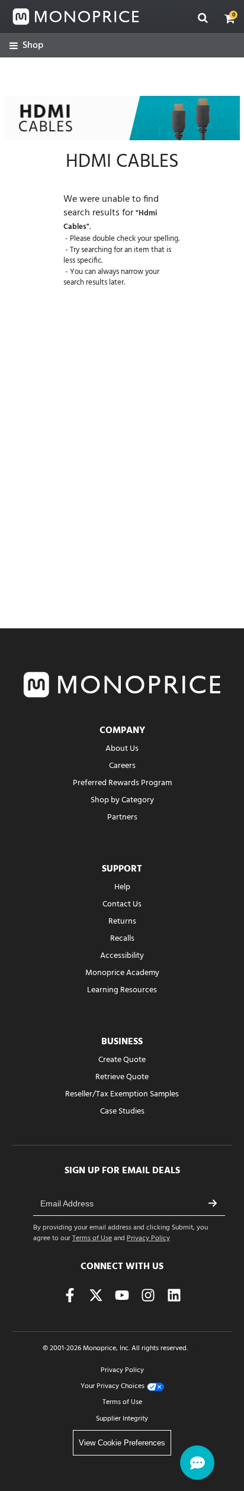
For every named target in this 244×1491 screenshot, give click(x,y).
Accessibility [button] (122, 956)
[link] (26, 46)
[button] (229, 18)
